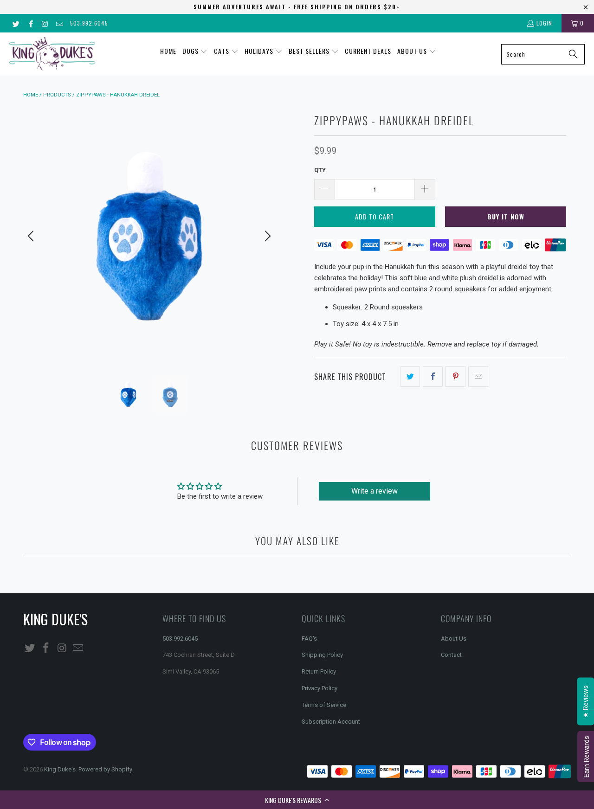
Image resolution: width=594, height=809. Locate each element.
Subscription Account (331, 721)
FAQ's (309, 638)
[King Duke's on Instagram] (45, 23)
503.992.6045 (89, 23)
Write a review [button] (374, 491)
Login (544, 23)
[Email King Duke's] (59, 23)
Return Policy (319, 671)
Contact (451, 654)
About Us (453, 638)
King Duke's (60, 769)
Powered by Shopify (105, 769)
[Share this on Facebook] (433, 376)
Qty (320, 170)
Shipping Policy (322, 654)
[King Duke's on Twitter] (15, 23)
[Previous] (32, 236)
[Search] (573, 54)
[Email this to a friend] (478, 376)
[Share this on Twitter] (410, 376)
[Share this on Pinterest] (455, 376)
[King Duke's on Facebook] (30, 23)
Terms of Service (324, 704)
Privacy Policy (319, 688)
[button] (297, 799)
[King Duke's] (52, 54)
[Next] (266, 236)
